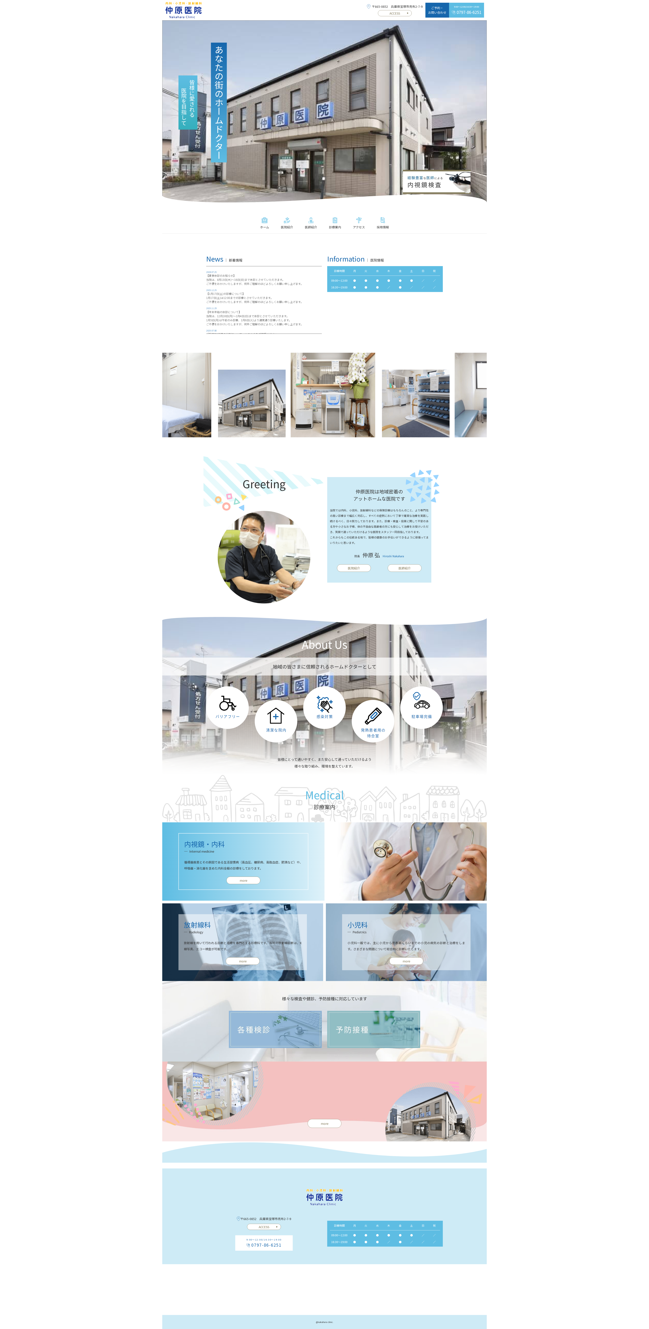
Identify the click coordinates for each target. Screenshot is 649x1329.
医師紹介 (311, 227)
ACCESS (395, 13)
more (243, 880)
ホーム (264, 227)
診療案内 (335, 227)
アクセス (359, 227)
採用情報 (383, 227)
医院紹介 (287, 227)
